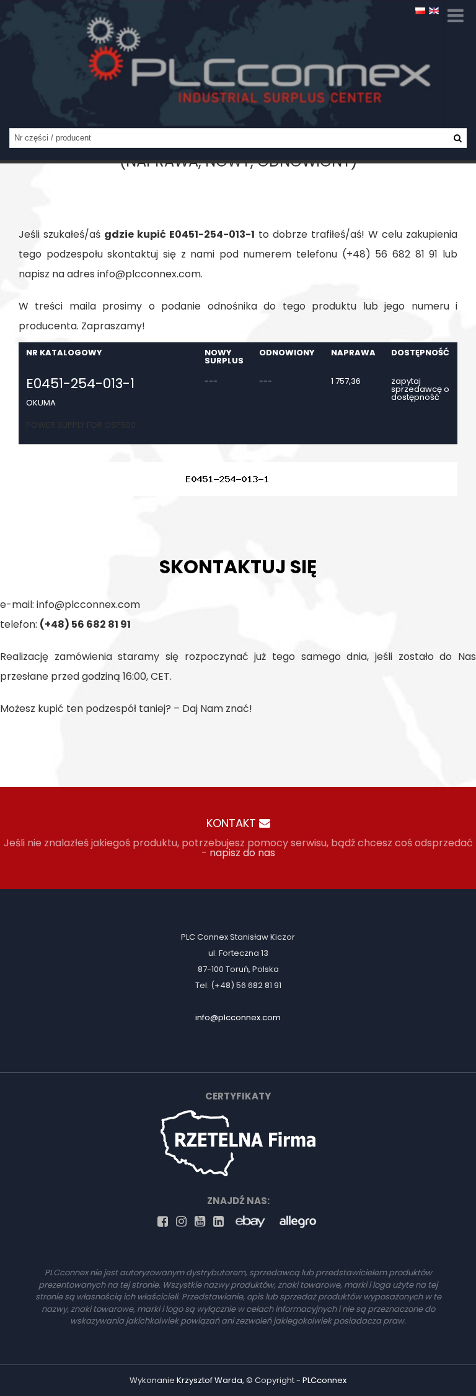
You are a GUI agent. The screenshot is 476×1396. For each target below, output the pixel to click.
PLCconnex (324, 1380)
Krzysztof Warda (209, 1380)
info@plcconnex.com (149, 274)
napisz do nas (242, 853)
